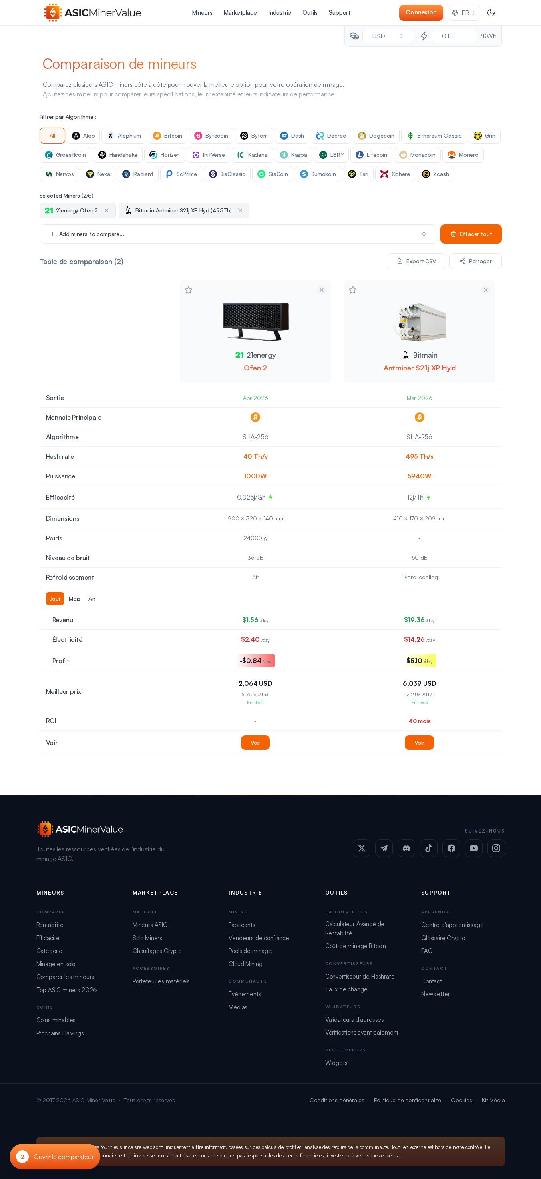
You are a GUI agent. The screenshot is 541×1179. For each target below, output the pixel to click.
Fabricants (242, 925)
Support (339, 12)
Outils (310, 12)
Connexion (421, 12)
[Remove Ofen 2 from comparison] (321, 290)
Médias (238, 1007)
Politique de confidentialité (408, 1100)
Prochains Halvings (60, 1033)
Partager (480, 261)
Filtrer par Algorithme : (68, 116)
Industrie (280, 12)
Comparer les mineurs (65, 977)
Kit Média (493, 1100)
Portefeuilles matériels (161, 981)
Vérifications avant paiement (362, 1032)
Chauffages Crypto (157, 951)
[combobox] (464, 13)
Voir (255, 742)
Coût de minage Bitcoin (355, 946)
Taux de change (346, 989)
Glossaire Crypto (443, 938)
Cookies (461, 1100)
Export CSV (421, 261)
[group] (106, 598)
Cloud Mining (245, 964)
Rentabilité (50, 925)
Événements (245, 994)
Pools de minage (250, 951)
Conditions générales (337, 1100)
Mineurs (202, 12)
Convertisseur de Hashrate (360, 976)
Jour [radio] (55, 598)
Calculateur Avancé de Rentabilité (355, 928)
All (53, 135)
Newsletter (435, 994)
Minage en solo (56, 964)
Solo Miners (147, 938)
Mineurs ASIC (150, 925)
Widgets (336, 1063)
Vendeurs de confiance (259, 938)
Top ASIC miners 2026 (66, 990)
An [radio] (91, 598)
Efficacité (48, 938)
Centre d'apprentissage (452, 925)
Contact (431, 981)
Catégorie (49, 951)
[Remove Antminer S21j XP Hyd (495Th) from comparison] (486, 290)
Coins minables (56, 1020)
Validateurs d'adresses (354, 1019)
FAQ (427, 951)
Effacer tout (476, 233)
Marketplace (240, 12)
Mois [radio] (74, 598)
